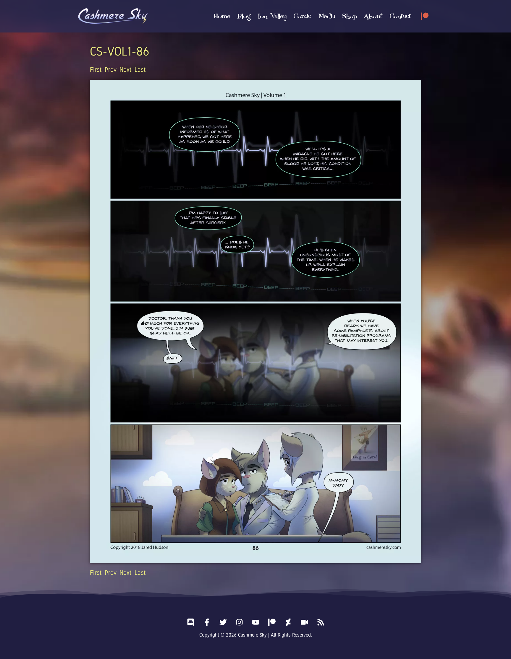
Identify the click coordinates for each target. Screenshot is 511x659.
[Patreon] (424, 16)
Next (125, 69)
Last (140, 69)
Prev (111, 69)
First (96, 69)
